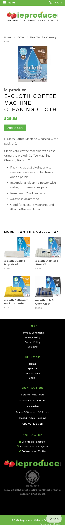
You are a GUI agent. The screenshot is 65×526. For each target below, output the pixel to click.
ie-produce (26, 520)
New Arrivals (32, 373)
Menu (11, 2)
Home (7, 37)
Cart (58, 2)
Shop (32, 377)
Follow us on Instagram (33, 446)
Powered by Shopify (51, 524)
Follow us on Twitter (33, 451)
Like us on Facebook (33, 441)
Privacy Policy (33, 337)
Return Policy (32, 342)
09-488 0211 (35, 423)
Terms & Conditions (32, 332)
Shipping (32, 346)
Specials (32, 368)
